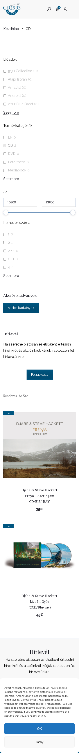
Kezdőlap (11, 29)
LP (10, 137)
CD (10, 145)
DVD (12, 154)
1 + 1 (11, 259)
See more (11, 112)
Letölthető (16, 162)
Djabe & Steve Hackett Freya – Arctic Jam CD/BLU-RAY (39, 496)
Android (14, 96)
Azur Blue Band (20, 104)
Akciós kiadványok (21, 308)
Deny (39, 742)
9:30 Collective (20, 71)
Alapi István (17, 79)
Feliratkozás (39, 374)
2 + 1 (11, 251)
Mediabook (17, 170)
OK (39, 728)
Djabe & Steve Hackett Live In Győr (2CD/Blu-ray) (39, 601)
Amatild (14, 87)
